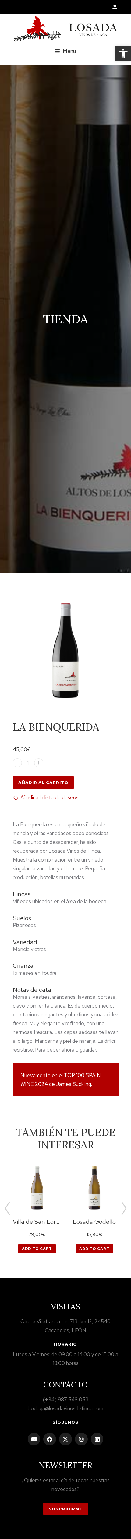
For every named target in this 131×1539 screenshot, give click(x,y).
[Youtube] (34, 1439)
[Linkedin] (97, 1439)
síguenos (65, 1422)
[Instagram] (81, 1439)
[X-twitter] (65, 1439)
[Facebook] (49, 1439)
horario (65, 1344)
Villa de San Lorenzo (37, 1222)
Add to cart (37, 1248)
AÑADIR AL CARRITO (43, 782)
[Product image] (37, 1187)
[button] (123, 53)
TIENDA (65, 319)
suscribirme (66, 1509)
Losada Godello (94, 1222)
